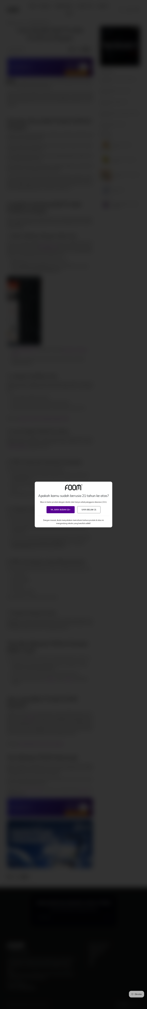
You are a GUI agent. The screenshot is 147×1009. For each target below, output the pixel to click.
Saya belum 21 (89, 509)
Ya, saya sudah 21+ (60, 509)
